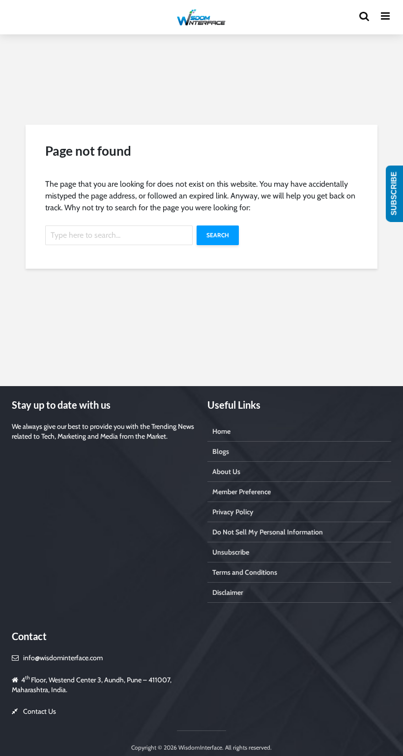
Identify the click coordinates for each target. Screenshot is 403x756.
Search (217, 235)
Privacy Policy (233, 511)
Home (221, 431)
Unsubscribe (230, 552)
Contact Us (39, 711)
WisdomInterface (199, 747)
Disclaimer (227, 592)
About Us (226, 471)
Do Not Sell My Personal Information (267, 532)
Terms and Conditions (244, 572)
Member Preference (241, 491)
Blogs (220, 451)
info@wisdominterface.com (63, 657)
